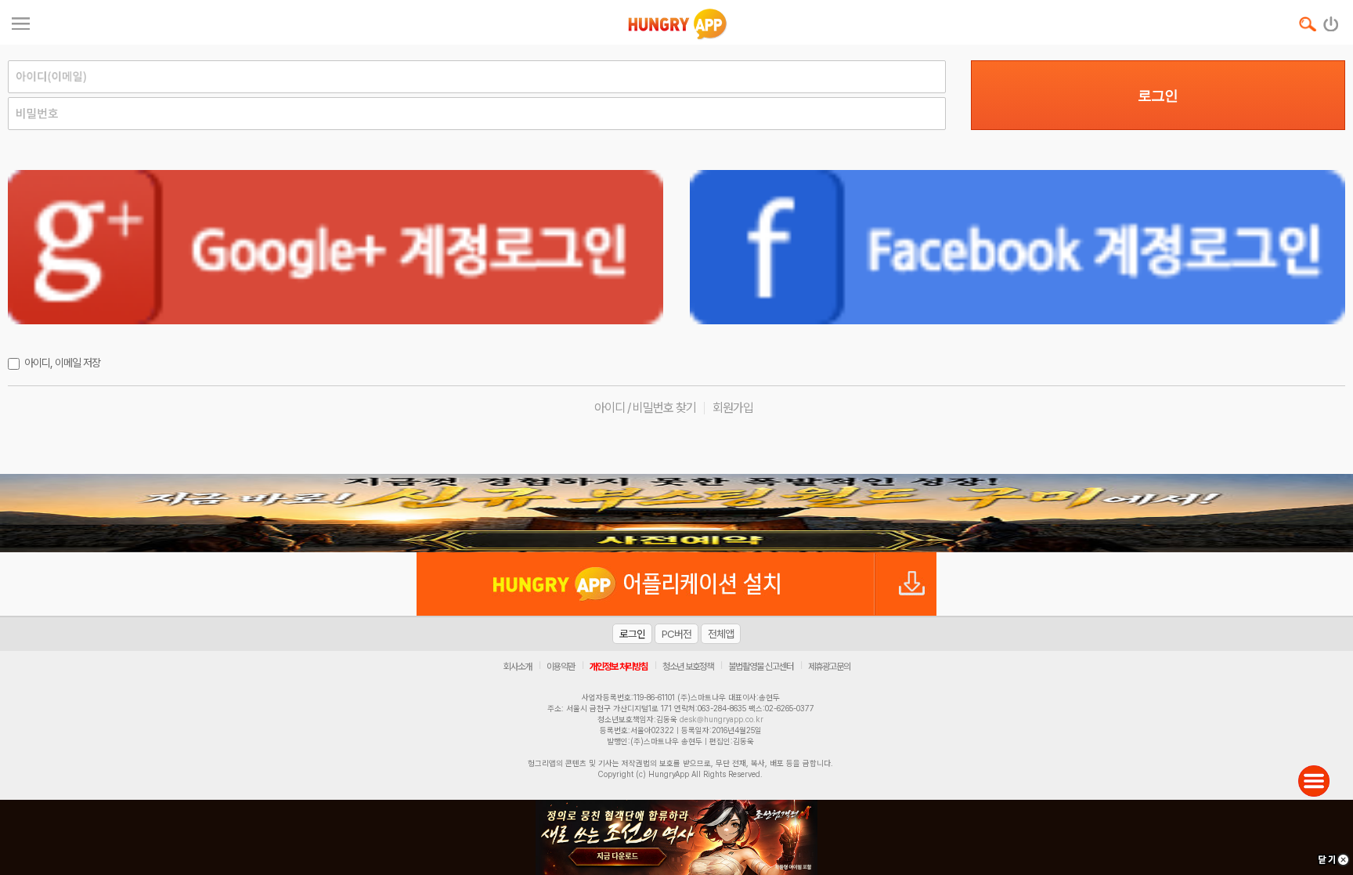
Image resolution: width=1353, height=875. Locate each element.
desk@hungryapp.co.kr (721, 719)
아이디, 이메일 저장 (62, 362)
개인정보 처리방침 (619, 666)
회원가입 (733, 407)
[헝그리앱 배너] (676, 513)
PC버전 (676, 633)
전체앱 (721, 633)
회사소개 (517, 666)
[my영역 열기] (20, 21)
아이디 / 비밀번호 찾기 (645, 407)
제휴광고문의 (829, 666)
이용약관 (561, 666)
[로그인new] (1331, 20)
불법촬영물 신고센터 (760, 666)
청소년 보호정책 (687, 666)
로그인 (1158, 95)
